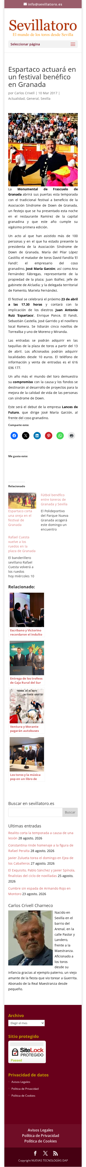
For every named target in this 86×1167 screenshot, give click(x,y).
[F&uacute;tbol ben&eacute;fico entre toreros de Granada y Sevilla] (57, 512)
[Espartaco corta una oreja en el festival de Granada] (22, 501)
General (33, 98)
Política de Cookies (23, 1096)
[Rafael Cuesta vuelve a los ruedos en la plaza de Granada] (24, 556)
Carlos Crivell (24, 93)
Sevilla (45, 98)
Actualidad (16, 98)
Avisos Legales (20, 1082)
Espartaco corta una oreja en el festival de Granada (20, 518)
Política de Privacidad (25, 1089)
